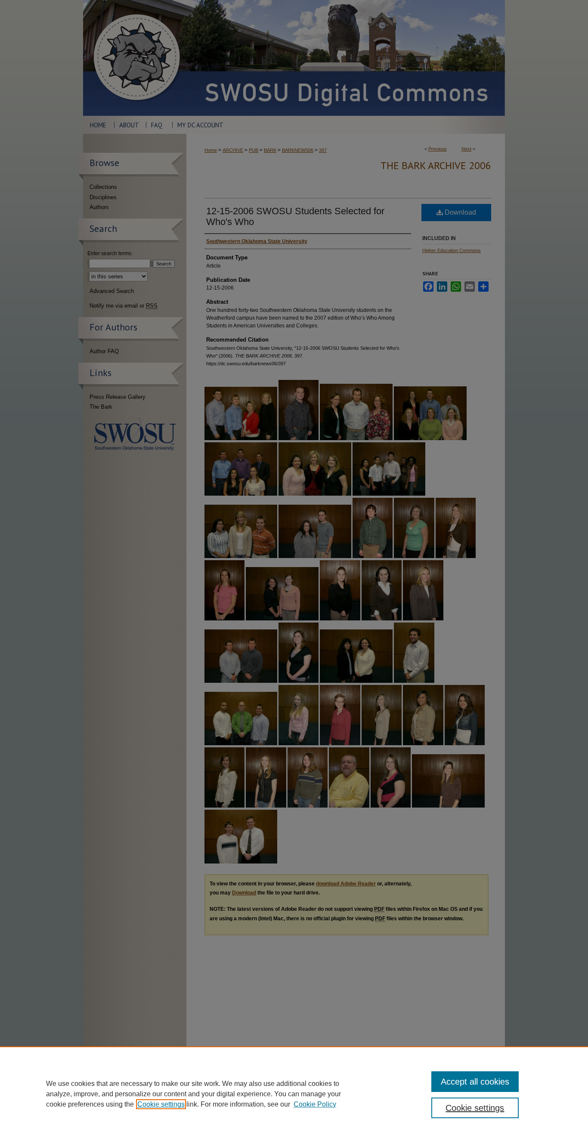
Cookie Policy (315, 1104)
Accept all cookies (475, 1081)
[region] (294, 1093)
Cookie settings (161, 1104)
